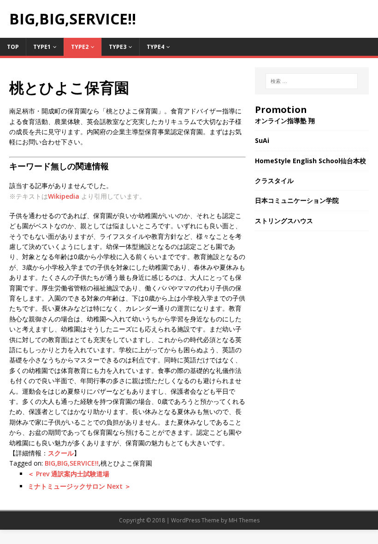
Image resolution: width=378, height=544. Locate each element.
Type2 (80, 47)
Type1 (42, 47)
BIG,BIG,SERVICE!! (72, 463)
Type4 (155, 47)
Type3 (117, 47)
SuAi (262, 140)
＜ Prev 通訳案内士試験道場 (68, 473)
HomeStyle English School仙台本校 (310, 160)
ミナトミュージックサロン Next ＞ (79, 486)
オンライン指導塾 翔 (285, 120)
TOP (13, 47)
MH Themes (244, 520)
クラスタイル (274, 180)
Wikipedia (63, 196)
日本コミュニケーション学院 (297, 200)
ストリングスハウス (284, 220)
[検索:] (311, 81)
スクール (61, 453)
